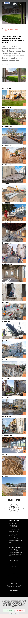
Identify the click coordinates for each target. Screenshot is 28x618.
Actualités (14, 577)
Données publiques (14, 579)
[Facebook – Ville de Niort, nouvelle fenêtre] (8, 586)
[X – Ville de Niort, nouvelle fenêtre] (11, 586)
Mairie (14, 573)
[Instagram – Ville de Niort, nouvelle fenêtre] (17, 586)
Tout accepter (9, 610)
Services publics (14, 575)
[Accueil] (2, 29)
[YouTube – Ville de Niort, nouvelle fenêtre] (14, 586)
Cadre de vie (14, 571)
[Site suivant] (23, 508)
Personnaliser (14, 613)
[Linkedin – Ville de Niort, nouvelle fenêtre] (19, 586)
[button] (14, 75)
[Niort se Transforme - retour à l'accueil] (7, 6)
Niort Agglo (14, 510)
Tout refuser (20, 610)
